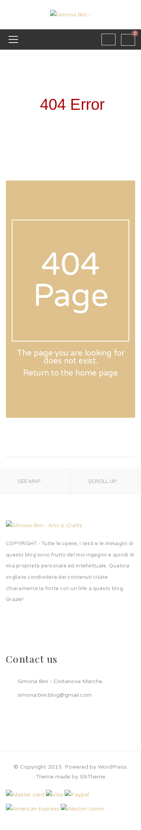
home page (96, 373)
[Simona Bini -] (70, 14)
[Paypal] (77, 794)
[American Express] (32, 808)
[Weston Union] (82, 808)
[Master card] (25, 794)
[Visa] (54, 794)
